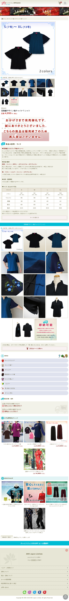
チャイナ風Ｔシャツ (21, 18)
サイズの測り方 (34, 217)
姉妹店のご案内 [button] (6, 537)
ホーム (5, 18)
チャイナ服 (11, 18)
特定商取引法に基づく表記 (8, 583)
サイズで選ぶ (8, 379)
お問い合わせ (5, 587)
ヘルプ (7, 383)
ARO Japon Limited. (34, 554)
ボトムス (7, 369)
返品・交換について (6, 575)
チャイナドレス (9, 360)
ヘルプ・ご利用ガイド (7, 567)
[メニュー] (65, 3)
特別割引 (33, 560)
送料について (5, 571)
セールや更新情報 (6, 579)
